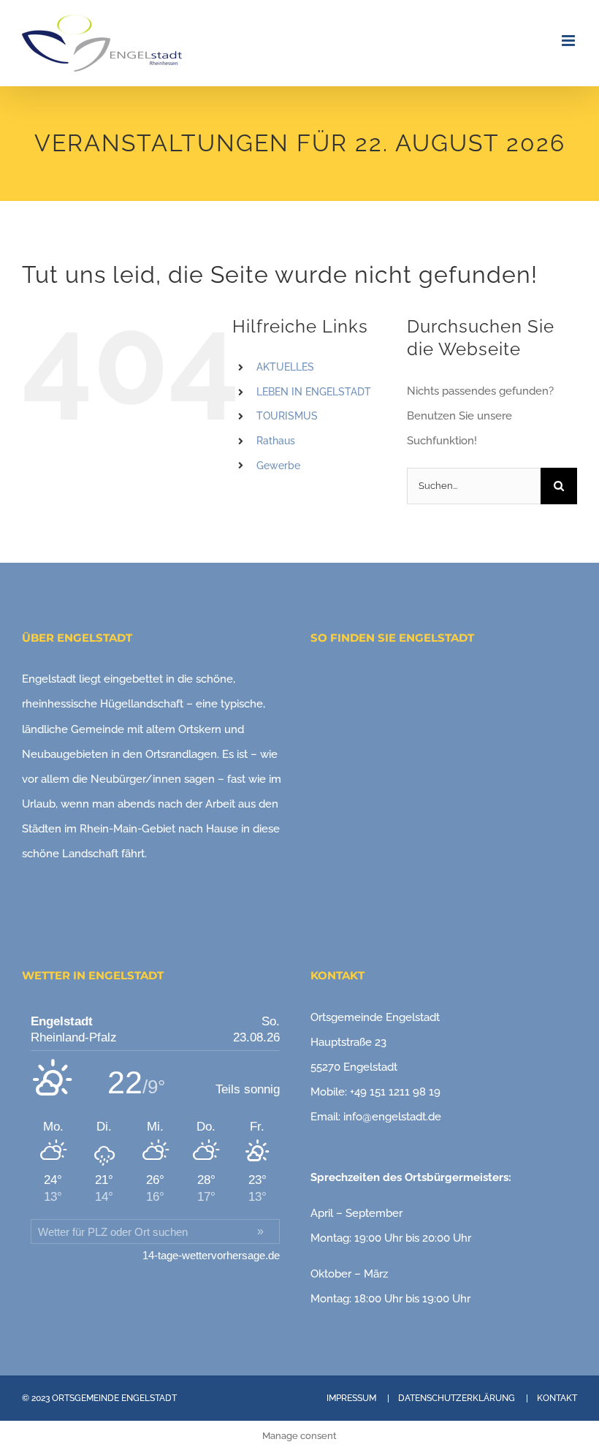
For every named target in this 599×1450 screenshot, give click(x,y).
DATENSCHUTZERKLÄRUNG (456, 1398)
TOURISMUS (287, 416)
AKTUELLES (285, 367)
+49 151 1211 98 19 (395, 1091)
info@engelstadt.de (392, 1116)
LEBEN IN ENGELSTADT (313, 392)
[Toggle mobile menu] (569, 40)
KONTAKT (557, 1398)
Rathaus (275, 441)
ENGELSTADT (149, 1398)
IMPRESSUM (351, 1398)
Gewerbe (278, 465)
